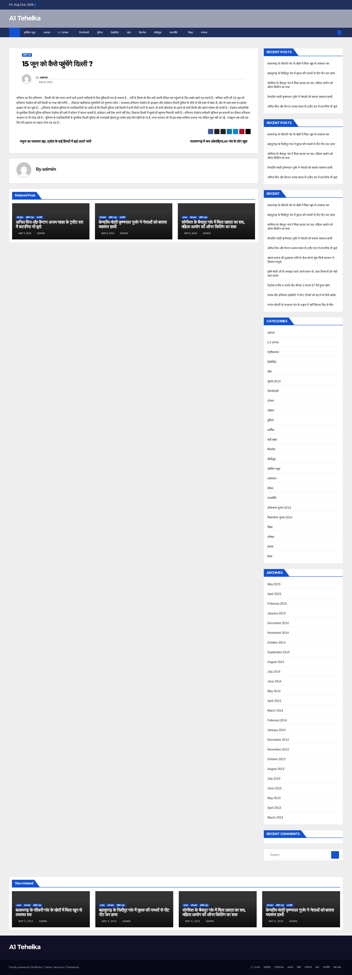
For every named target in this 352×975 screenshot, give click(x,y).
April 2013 (274, 807)
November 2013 (278, 749)
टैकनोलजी (84, 32)
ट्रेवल (270, 400)
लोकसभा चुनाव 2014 (279, 507)
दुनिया (100, 32)
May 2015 (274, 584)
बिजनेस (142, 32)
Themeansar (72, 967)
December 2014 (278, 623)
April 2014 (274, 700)
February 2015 (277, 603)
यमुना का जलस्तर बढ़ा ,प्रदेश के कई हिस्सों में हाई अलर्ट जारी (55, 141)
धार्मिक (270, 429)
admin (44, 77)
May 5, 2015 (26, 921)
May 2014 (274, 691)
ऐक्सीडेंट (115, 32)
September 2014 (278, 652)
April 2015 (274, 593)
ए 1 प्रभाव (63, 32)
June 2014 (274, 681)
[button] (333, 32)
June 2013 (274, 788)
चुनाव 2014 (274, 381)
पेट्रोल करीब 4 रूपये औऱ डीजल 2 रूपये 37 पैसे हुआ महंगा (298, 285)
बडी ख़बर (20, 217)
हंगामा (270, 546)
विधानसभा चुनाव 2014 (279, 517)
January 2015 (276, 613)
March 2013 (275, 817)
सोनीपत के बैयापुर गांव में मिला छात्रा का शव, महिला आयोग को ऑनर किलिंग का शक (213, 224)
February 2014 (277, 720)
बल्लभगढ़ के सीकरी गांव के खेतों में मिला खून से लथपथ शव (298, 63)
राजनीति (174, 32)
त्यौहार (270, 410)
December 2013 (278, 739)
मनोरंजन (271, 478)
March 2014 (275, 710)
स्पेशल (204, 32)
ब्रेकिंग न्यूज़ (30, 32)
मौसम (270, 488)
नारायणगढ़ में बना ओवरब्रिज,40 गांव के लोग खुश (219, 141)
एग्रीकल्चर (273, 352)
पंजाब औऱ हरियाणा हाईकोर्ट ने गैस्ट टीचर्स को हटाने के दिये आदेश (301, 295)
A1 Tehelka (25, 18)
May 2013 (274, 798)
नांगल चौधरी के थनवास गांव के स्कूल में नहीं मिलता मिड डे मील (300, 304)
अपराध (47, 32)
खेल (129, 32)
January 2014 (276, 730)
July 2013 (273, 778)
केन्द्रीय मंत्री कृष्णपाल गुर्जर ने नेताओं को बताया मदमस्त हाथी (133, 224)
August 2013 (275, 768)
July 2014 (273, 671)
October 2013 (276, 759)
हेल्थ (269, 556)
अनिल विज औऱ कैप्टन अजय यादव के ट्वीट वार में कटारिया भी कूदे (49, 224)
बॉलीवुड (158, 32)
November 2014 (278, 632)
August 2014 (275, 662)
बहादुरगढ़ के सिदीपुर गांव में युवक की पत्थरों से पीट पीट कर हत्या (301, 73)
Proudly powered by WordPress (26, 967)
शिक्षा (190, 32)
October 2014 (276, 642)
